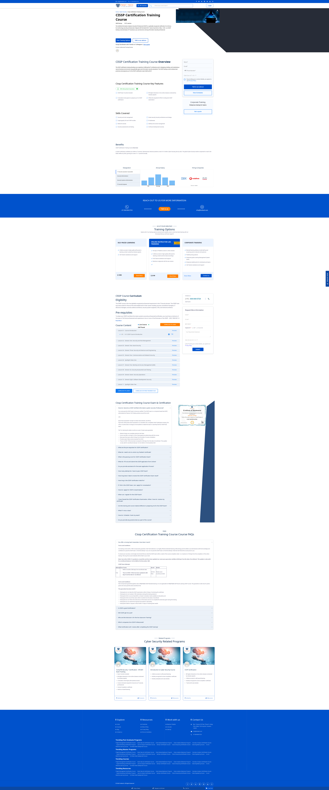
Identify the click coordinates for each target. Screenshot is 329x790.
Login (210, 5)
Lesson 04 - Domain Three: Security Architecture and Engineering (147, 350)
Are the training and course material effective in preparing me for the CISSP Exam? (142, 506)
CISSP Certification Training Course (210, 670)
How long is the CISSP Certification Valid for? (131, 480)
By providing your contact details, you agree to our (199, 79)
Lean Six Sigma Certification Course (146, 773)
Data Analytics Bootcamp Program (182, 771)
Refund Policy (145, 727)
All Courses (143, 5)
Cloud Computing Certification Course (181, 773)
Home (117, 12)
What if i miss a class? (124, 510)
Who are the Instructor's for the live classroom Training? (134, 617)
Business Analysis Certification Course (202, 771)
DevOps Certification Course (163, 773)
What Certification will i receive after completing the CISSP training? (138, 627)
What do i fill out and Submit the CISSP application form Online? (137, 461)
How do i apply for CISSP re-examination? (130, 490)
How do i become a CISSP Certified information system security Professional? (141, 408)
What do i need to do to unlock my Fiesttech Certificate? (134, 452)
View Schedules (198, 93)
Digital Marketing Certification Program (126, 773)
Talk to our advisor (198, 87)
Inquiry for (188, 327)
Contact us (206, 275)
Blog (118, 729)
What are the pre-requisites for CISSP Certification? (133, 447)
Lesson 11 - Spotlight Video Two (147, 384)
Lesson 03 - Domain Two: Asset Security (147, 345)
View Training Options (123, 40)
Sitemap (169, 729)
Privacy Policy (192, 80)
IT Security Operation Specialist (125, 171)
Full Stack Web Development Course (138, 775)
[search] (151, 5)
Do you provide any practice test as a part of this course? (135, 520)
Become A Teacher (171, 724)
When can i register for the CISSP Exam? (130, 494)
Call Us (187, 788)
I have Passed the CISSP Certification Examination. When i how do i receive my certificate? (140, 500)
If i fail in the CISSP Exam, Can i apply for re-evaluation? (134, 485)
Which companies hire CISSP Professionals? (131, 622)
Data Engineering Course (198, 773)
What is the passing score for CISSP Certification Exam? (134, 457)
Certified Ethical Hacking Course (175, 670)
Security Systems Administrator (125, 180)
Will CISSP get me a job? (125, 613)
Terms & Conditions (146, 732)
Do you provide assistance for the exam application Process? (136, 466)
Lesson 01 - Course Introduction (147, 330)
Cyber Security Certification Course (145, 771)
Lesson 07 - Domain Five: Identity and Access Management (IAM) (147, 365)
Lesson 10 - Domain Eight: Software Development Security (147, 379)
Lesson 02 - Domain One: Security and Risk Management (147, 340)
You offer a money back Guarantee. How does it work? (134, 542)
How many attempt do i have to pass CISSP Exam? (133, 471)
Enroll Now (139, 275)
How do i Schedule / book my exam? (129, 515)
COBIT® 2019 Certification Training (142, 670)
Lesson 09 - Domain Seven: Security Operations (147, 374)
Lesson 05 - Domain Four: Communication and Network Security (147, 355)
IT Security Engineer (122, 184)
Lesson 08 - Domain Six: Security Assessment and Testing (147, 370)
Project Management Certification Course (125, 771)
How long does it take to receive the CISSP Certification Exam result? (138, 476)
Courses (119, 727)
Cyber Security (123, 12)
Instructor (169, 727)
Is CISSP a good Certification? (126, 608)
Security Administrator (122, 176)
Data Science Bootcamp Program (164, 771)
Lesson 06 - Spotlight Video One (147, 360)
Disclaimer (144, 724)
